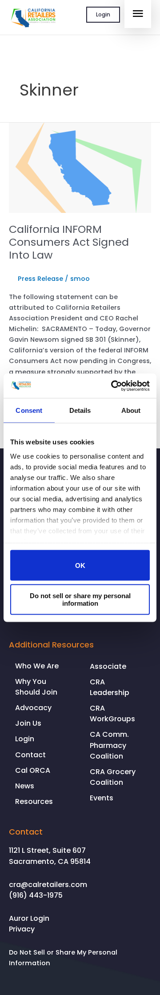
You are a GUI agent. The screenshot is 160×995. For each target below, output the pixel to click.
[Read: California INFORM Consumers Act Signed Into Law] (80, 167)
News (24, 786)
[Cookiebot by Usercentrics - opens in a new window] (113, 386)
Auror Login (29, 918)
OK (80, 565)
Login (103, 14)
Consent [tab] (29, 410)
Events (101, 798)
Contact (30, 755)
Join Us (28, 723)
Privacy (22, 929)
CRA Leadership (109, 687)
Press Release (40, 278)
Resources (34, 801)
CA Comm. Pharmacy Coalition (109, 745)
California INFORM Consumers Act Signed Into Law (69, 242)
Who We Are (37, 666)
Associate (108, 666)
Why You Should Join (36, 686)
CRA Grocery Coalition (113, 777)
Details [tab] (80, 410)
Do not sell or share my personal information (80, 599)
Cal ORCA (32, 770)
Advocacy (33, 708)
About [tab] (131, 410)
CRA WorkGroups (112, 713)
